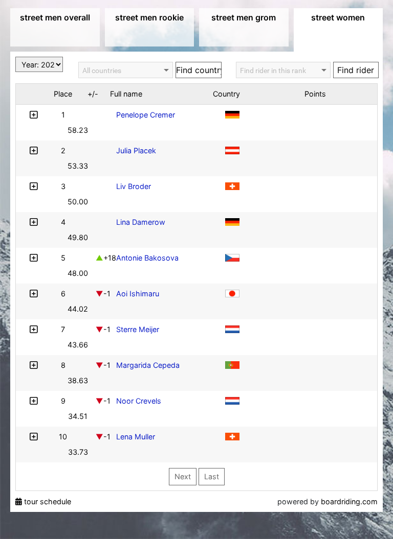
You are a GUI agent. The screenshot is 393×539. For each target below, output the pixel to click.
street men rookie (149, 17)
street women (338, 17)
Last (211, 476)
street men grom (243, 17)
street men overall (55, 17)
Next (182, 476)
